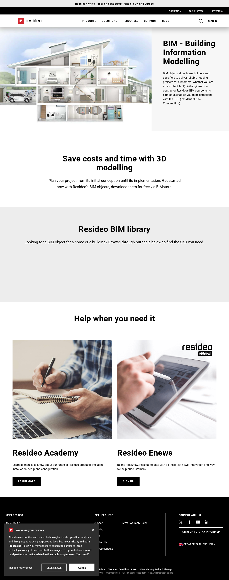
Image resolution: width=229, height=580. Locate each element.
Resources (131, 21)
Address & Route (103, 548)
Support (150, 21)
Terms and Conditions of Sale (122, 569)
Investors (217, 11)
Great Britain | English (200, 544)
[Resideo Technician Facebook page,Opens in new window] (189, 522)
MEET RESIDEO (19, 515)
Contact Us (100, 542)
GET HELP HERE (108, 515)
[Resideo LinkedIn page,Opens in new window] (206, 522)
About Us (175, 11)
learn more (26, 481)
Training (98, 529)
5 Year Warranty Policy (134, 523)
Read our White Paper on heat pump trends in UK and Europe (114, 3)
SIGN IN (213, 21)
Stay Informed (196, 11)
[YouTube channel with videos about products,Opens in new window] (198, 522)
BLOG (165, 21)
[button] (93, 530)
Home (29, 21)
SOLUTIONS (109, 21)
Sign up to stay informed (201, 531)
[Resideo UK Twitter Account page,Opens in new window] (181, 522)
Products (89, 21)
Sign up (128, 481)
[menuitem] (89, 20)
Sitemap (168, 569)
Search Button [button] (201, 21)
